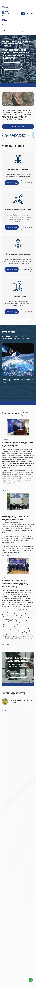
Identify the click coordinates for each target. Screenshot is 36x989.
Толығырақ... (6, 491)
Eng (32, 13)
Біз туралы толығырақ (12, 66)
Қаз (23, 13)
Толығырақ (26, 183)
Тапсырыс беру (11, 183)
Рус (27, 13)
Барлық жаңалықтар (27, 413)
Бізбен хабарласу (18, 126)
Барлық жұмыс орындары (18, 673)
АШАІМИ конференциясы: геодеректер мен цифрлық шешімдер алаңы (15, 583)
